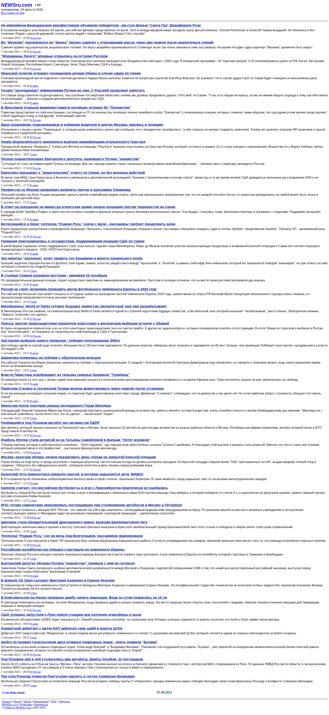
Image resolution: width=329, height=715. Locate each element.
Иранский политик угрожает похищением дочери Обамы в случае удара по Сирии (71, 73)
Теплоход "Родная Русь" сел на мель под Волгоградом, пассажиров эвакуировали (72, 536)
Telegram (64, 701)
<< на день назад (13, 692)
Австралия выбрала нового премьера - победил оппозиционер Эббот (60, 340)
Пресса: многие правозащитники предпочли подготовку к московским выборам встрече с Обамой (85, 323)
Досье (17, 701)
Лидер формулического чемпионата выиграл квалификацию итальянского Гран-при (73, 142)
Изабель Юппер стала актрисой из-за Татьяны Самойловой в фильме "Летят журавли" (75, 440)
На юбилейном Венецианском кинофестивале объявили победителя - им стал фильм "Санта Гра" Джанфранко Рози (101, 25)
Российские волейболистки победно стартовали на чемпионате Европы (63, 549)
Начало (6, 701)
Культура (35, 38)
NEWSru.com (16, 5)
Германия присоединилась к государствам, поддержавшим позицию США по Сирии (73, 241)
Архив (27, 701)
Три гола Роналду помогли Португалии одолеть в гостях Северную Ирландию (68, 676)
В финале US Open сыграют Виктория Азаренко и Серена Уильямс (58, 580)
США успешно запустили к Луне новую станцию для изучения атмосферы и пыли (71, 615)
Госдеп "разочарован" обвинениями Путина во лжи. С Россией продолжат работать (73, 90)
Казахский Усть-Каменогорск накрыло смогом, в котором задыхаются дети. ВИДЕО (72, 474)
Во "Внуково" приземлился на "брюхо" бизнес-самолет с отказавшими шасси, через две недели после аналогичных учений (107, 42)
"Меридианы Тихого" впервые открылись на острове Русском (54, 56)
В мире (34, 86)
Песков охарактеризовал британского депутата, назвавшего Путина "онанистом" (70, 159)
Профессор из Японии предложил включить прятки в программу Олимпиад (65, 190)
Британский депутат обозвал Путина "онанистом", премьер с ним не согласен (68, 563)
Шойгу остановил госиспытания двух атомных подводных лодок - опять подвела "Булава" (79, 642)
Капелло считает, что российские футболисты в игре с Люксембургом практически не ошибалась (84, 488)
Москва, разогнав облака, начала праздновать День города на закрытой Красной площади (78, 457)
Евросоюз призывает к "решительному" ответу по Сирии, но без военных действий (73, 173)
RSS (53, 701)
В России (35, 51)
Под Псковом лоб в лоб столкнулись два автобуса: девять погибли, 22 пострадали (72, 659)
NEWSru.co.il (10, 704)
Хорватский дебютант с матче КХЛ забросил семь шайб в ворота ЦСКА (61, 628)
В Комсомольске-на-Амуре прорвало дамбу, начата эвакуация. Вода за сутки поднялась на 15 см (84, 597)
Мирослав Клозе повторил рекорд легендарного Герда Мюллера (56, 406)
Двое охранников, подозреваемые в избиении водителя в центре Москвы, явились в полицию (82, 125)
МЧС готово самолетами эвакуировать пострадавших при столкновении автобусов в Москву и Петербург (91, 505)
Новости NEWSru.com (18, 707)
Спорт (33, 154)
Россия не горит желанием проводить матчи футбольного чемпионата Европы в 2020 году (79, 289)
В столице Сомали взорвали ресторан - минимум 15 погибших (54, 275)
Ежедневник (41, 701)
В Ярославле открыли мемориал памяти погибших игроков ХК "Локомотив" (66, 107)
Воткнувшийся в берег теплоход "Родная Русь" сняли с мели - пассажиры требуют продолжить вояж (88, 224)
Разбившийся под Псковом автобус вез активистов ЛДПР (50, 423)
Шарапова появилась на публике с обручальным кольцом (51, 358)
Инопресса (41, 704)
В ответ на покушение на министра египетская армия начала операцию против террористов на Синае (88, 207)
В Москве (26, 704)
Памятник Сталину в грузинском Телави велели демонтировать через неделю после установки (82, 388)
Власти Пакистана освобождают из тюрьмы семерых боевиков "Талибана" (65, 375)
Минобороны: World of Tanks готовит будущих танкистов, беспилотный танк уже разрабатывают (84, 306)
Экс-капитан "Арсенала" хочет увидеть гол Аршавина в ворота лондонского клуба (71, 258)
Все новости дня (12, 13)
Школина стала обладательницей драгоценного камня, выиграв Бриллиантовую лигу (74, 522)
